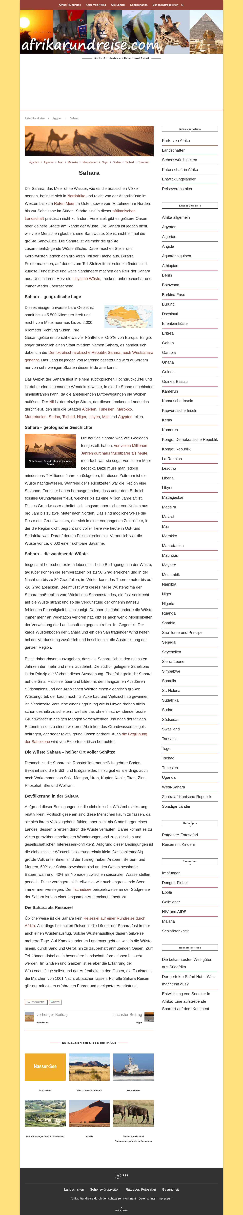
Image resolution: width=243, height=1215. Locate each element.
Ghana (168, 362)
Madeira (169, 507)
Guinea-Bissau (175, 381)
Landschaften (139, 4)
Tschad (129, 162)
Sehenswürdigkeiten (165, 4)
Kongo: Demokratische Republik (190, 439)
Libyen (94, 417)
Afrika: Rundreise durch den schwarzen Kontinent (103, 1198)
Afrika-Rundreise (35, 118)
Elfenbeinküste (175, 323)
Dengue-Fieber (175, 882)
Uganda (169, 777)
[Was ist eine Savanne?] (89, 1067)
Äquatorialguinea (176, 256)
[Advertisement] (121, 85)
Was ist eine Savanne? (89, 1090)
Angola (168, 246)
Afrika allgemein (176, 217)
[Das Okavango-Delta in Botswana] (45, 1113)
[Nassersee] (45, 1067)
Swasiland (171, 729)
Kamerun (170, 391)
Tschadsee (82, 889)
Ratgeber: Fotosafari (180, 835)
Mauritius (170, 555)
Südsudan (171, 719)
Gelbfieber (171, 902)
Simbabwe (171, 671)
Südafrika (170, 700)
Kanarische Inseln (177, 401)
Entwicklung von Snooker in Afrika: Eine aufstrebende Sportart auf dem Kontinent (186, 1001)
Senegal (169, 642)
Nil (51, 402)
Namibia (169, 584)
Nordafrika (76, 196)
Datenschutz (147, 1198)
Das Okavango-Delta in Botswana (45, 1136)
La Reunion (172, 459)
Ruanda (169, 613)
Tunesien (143, 162)
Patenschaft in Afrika (180, 169)
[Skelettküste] (133, 1067)
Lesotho (169, 468)
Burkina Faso (173, 294)
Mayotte (169, 565)
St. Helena (171, 690)
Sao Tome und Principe (182, 632)
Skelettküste (133, 1090)
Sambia (168, 623)
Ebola (167, 892)
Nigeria (168, 603)
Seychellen (171, 652)
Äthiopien (170, 265)
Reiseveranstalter (177, 189)
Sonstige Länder (176, 806)
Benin (167, 275)
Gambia (169, 352)
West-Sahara (173, 787)
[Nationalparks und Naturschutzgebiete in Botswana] (133, 1113)
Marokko (73, 162)
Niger (105, 162)
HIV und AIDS (174, 911)
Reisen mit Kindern (178, 844)
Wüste (55, 1002)
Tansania (170, 739)
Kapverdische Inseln (179, 410)
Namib (89, 1136)
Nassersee (45, 1090)
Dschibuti (170, 314)
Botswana (170, 285)
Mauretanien (89, 162)
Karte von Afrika (96, 4)
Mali (60, 162)
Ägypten (57, 118)
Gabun (168, 343)
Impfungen (171, 873)
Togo (166, 748)
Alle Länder (118, 4)
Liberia (168, 478)
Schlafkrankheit (175, 931)
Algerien (49, 162)
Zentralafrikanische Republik (186, 796)
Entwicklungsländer (179, 179)
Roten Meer (64, 203)
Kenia (167, 420)
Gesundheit (170, 1189)
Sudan (117, 162)
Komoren (170, 430)
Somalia (169, 681)
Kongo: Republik (176, 449)
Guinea (168, 372)
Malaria (168, 921)
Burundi (168, 304)
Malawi (168, 516)
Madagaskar (172, 497)
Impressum (165, 1198)
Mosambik (171, 574)
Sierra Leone (173, 661)
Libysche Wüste (86, 278)
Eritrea (168, 333)
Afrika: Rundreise (70, 4)
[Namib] (89, 1113)
